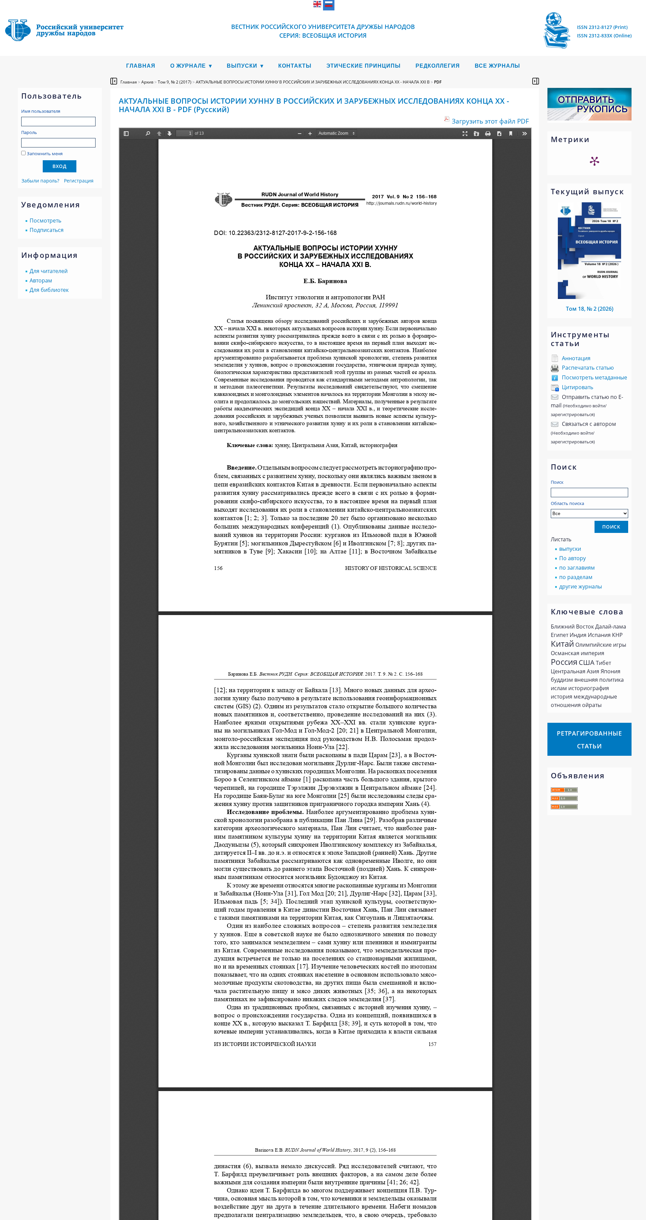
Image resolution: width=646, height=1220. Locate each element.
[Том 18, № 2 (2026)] (589, 297)
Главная (140, 66)
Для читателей (49, 271)
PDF (437, 82)
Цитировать (577, 387)
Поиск (557, 482)
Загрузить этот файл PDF (490, 121)
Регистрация (79, 180)
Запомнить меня (45, 153)
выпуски (570, 548)
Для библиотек (49, 290)
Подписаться (47, 230)
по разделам (576, 577)
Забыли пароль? (40, 180)
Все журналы (497, 66)
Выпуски (242, 66)
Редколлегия (438, 66)
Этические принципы (363, 66)
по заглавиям (577, 567)
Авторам (41, 280)
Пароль (29, 132)
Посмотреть (45, 220)
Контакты (295, 66)
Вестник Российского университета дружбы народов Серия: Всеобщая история (323, 31)
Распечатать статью (588, 367)
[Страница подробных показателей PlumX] (594, 161)
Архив (147, 82)
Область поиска (567, 503)
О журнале (188, 66)
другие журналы (580, 586)
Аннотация (576, 358)
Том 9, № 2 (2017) (174, 82)
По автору (572, 558)
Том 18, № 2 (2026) (589, 308)
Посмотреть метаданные (594, 377)
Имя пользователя (40, 111)
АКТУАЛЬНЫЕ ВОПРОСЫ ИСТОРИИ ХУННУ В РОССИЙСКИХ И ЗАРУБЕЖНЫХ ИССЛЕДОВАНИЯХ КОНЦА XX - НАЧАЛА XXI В (313, 82)
